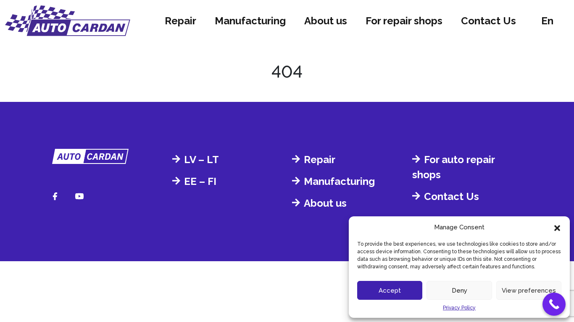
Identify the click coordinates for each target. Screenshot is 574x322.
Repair (180, 21)
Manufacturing (250, 21)
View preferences (529, 290)
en (547, 21)
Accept (390, 290)
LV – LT (201, 159)
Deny (459, 290)
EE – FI (200, 181)
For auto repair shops (453, 167)
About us (325, 21)
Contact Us (488, 21)
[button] (557, 227)
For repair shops (404, 21)
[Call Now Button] (554, 304)
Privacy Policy (459, 308)
